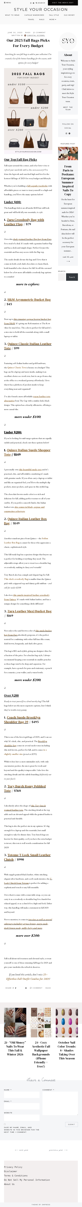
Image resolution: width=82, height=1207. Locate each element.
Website (8, 1113)
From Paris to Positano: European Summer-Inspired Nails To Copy (68, 180)
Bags (28, 32)
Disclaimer (10, 1171)
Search (62, 271)
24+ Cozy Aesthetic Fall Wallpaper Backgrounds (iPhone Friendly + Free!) (41, 1054)
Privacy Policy (13, 1167)
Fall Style (54, 15)
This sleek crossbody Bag (16, 579)
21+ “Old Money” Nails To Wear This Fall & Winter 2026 (15, 1048)
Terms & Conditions (16, 1175)
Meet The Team (68, 108)
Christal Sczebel (36, 35)
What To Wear (12, 15)
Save (22, 988)
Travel (31, 19)
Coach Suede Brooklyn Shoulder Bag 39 (22, 719)
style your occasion (41, 9)
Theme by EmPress (41, 1204)
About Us (9, 1184)
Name (8, 1090)
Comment (40, 32)
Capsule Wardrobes (34, 15)
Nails (41, 19)
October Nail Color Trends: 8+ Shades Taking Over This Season (67, 1050)
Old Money (69, 15)
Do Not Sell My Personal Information (27, 1180)
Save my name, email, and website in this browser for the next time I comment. (21, 1129)
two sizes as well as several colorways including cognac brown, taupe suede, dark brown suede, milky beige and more (28, 923)
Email (8, 1101)
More (52, 19)
